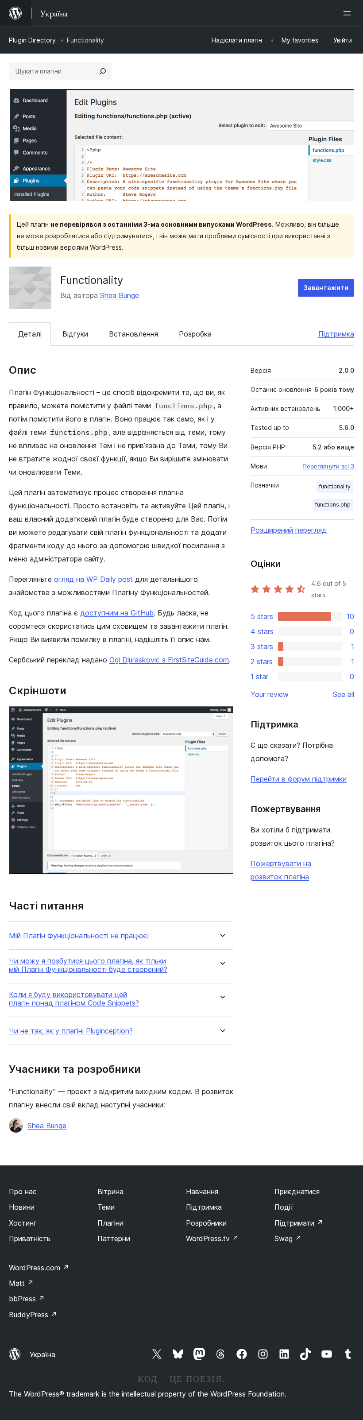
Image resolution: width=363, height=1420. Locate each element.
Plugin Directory (32, 40)
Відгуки (75, 333)
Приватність (29, 1238)
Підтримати (298, 1223)
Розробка (195, 333)
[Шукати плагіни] (103, 71)
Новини (22, 1207)
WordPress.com (39, 1267)
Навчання (202, 1191)
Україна (42, 1354)
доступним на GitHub (117, 612)
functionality (335, 486)
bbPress (27, 1298)
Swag (287, 1238)
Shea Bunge (119, 295)
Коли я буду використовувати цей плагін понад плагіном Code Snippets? (74, 999)
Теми (106, 1207)
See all (343, 694)
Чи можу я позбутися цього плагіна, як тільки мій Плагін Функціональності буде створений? (88, 965)
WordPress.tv (212, 1238)
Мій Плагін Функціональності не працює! (79, 936)
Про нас (23, 1191)
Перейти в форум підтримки (299, 778)
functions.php (333, 504)
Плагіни (110, 1223)
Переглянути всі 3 (328, 466)
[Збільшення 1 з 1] (221, 717)
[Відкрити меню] (349, 13)
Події (283, 1207)
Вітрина (110, 1191)
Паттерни (113, 1238)
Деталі (30, 333)
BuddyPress (33, 1314)
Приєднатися (297, 1191)
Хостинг (23, 1223)
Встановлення (133, 333)
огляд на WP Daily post (93, 579)
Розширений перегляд (289, 530)
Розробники (206, 1223)
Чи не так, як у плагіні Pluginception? (71, 1031)
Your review (270, 694)
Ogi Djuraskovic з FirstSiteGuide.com (169, 659)
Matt (21, 1283)
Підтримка (336, 333)
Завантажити (326, 287)
